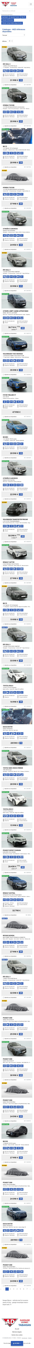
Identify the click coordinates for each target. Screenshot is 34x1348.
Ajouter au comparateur (10, 84)
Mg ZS (23, 17)
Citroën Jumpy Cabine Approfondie (12, 23)
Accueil (17, 1329)
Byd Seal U (5, 17)
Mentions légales (17, 1332)
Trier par (4, 35)
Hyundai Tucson (14, 17)
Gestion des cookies (17, 1335)
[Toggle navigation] (30, 4)
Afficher (4, 41)
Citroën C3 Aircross (7, 20)
